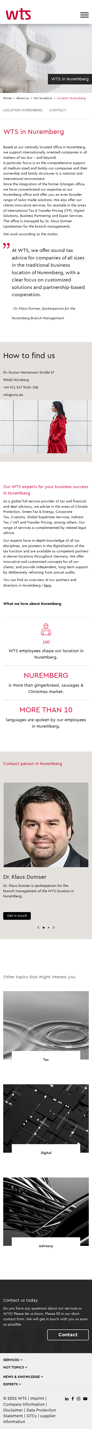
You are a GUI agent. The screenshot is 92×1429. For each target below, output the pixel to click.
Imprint (37, 1399)
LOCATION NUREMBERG (22, 110)
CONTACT (57, 110)
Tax (46, 1059)
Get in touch (17, 915)
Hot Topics (13, 1367)
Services (11, 1360)
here (47, 585)
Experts (10, 1384)
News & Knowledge (21, 1377)
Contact (68, 1334)
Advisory (46, 1246)
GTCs (32, 1416)
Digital (46, 1153)
